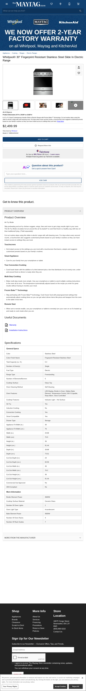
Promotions (37, 625)
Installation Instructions (18, 330)
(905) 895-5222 (59, 629)
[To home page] (29, 4)
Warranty (12, 325)
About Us (36, 617)
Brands (15, 620)
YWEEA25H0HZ (13, 133)
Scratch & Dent (18, 625)
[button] (6, 4)
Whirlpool (14, 131)
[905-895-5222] (69, 4)
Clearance (16, 622)
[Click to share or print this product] (78, 67)
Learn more (55, 154)
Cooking (14, 53)
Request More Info (44, 145)
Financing (37, 622)
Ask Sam (43, 180)
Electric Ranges (32, 53)
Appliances (6, 53)
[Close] (82, 677)
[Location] (60, 4)
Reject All (75, 686)
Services (36, 620)
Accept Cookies (60, 686)
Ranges (22, 53)
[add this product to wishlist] (78, 73)
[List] (51, 4)
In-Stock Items (17, 628)
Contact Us (57, 632)
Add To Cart (43, 139)
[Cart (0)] (78, 4)
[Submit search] (80, 11)
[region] (43, 682)
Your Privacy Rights (10, 686)
